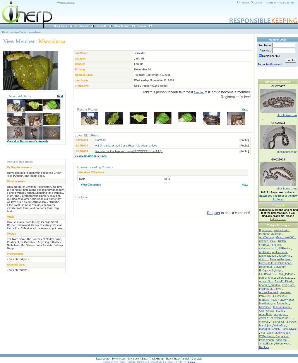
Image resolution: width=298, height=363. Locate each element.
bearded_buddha (270, 285)
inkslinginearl (283, 263)
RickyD (279, 281)
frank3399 (265, 296)
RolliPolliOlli (278, 321)
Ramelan (100, 139)
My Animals (119, 358)
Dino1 (289, 281)
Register (199, 92)
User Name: (265, 45)
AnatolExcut (266, 343)
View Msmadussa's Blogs (91, 156)
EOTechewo (266, 336)
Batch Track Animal (177, 358)
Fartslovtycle (289, 329)
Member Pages (18, 32)
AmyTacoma (266, 237)
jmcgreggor (280, 314)
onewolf (264, 321)
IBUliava (276, 288)
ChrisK (276, 329)
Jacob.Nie (285, 255)
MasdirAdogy (267, 303)
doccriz (263, 259)
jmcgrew (264, 288)
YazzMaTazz (281, 230)
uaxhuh (264, 241)
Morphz (277, 233)
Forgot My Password (270, 64)
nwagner (285, 292)
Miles (262, 263)
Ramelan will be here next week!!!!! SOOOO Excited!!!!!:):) (129, 151)
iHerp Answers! (67, 2)
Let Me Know (278, 219)
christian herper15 (282, 318)
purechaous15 (268, 277)
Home (5, 32)
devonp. (264, 318)
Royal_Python (285, 274)
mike (273, 241)
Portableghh (266, 340)
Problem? (245, 3)
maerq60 (265, 329)
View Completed (91, 184)
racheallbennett (268, 292)
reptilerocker (280, 252)
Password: (266, 50)
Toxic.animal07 (282, 307)
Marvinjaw (265, 325)
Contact (196, 358)
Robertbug (265, 266)
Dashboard (103, 358)
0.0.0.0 (191, 362)
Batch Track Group (153, 358)
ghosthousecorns (287, 115)
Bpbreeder (265, 230)
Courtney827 (267, 274)
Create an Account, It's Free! (280, 3)
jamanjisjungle (268, 255)
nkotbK (275, 299)
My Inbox (133, 358)
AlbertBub (265, 314)
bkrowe (291, 321)
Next (60, 96)
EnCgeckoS (266, 270)
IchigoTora (288, 285)
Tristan (282, 241)
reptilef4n (265, 252)
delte (270, 263)
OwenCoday (267, 310)
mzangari (265, 233)
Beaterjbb (283, 303)
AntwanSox (266, 281)
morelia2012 (286, 277)
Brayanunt (280, 266)
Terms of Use (156, 362)
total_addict (267, 332)
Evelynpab (288, 299)
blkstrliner (265, 307)
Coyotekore (280, 296)
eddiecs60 (282, 340)
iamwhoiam (283, 332)
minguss (276, 244)
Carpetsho (282, 336)
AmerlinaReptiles (280, 259)
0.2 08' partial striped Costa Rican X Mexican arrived (126, 145)
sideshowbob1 (268, 248)
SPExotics (285, 248)
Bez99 (280, 310)
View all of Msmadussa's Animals (27, 141)
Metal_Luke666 (285, 237)
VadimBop (279, 325)
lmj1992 (264, 244)
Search (258, 3)
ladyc (278, 270)
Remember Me (271, 56)
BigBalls (264, 299)
